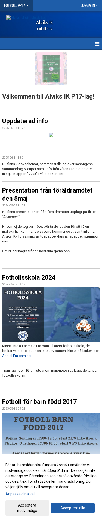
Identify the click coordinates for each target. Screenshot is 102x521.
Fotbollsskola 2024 (28, 277)
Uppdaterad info (25, 121)
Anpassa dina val (20, 494)
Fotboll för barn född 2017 (39, 401)
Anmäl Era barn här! (17, 356)
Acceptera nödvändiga (27, 508)
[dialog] (51, 487)
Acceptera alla (72, 508)
